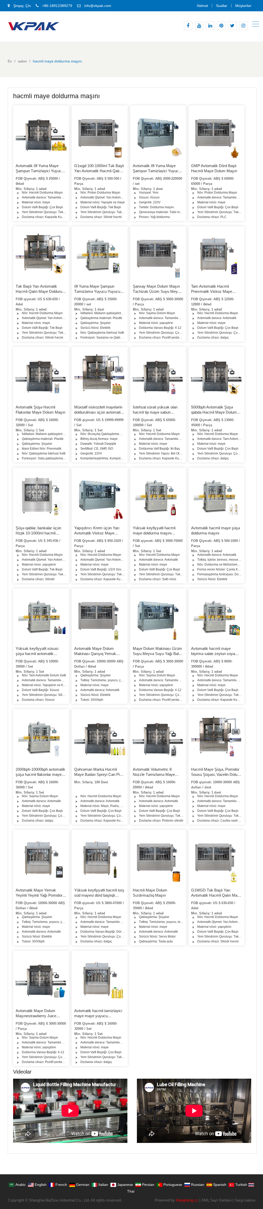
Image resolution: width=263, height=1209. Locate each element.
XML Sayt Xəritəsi (216, 1200)
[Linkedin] (210, 26)
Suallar (221, 5)
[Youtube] (199, 26)
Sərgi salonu (244, 1200)
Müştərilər (243, 5)
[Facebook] (188, 26)
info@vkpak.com (97, 6)
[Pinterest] (221, 26)
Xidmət (202, 5)
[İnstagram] (243, 26)
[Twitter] (232, 26)
